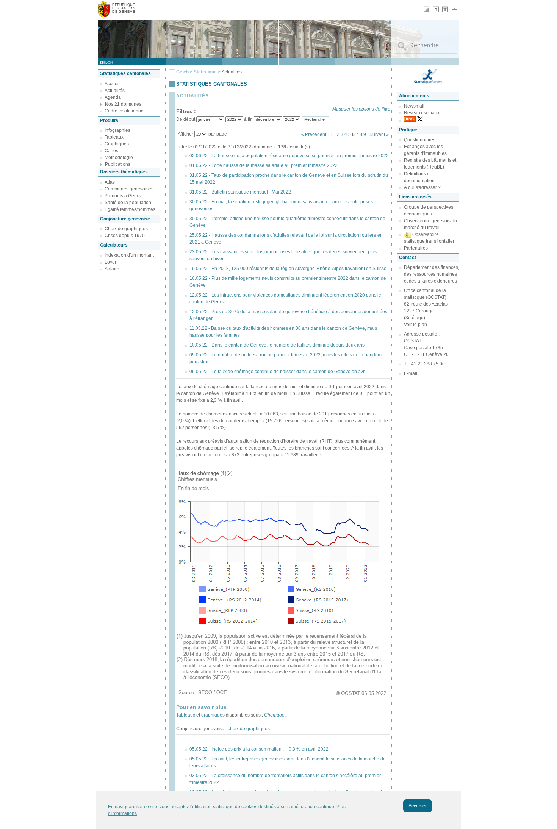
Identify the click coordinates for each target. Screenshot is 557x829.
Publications (117, 164)
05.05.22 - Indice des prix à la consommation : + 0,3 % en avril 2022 (259, 749)
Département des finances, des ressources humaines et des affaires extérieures (431, 274)
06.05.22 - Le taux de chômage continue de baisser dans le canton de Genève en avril (278, 371)
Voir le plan (415, 324)
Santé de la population (128, 202)
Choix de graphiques (126, 228)
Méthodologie (119, 157)
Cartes (111, 150)
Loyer (110, 262)
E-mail (410, 373)
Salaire (112, 269)
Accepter (417, 806)
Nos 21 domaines (123, 104)
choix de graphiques (249, 728)
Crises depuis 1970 (125, 235)
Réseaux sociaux (422, 113)
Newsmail (414, 106)
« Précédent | (315, 134)
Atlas (110, 182)
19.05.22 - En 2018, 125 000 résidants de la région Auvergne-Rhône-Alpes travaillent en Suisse (287, 268)
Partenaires (416, 248)
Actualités (115, 90)
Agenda (113, 97)
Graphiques (117, 144)
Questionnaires (419, 139)
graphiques (213, 715)
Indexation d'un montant (129, 255)
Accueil (112, 83)
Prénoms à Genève (124, 195)
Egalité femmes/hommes (130, 209)
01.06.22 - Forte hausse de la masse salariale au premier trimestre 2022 (263, 165)
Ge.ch (182, 72)
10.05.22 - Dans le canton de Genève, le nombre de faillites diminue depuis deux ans (277, 345)
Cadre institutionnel (125, 111)
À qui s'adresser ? (422, 187)
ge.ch (106, 62)
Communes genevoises (129, 189)
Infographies (117, 130)
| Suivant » (378, 134)
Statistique (205, 72)
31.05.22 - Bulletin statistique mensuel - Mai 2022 (240, 192)
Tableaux (114, 137)
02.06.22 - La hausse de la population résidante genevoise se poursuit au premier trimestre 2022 (289, 155)
